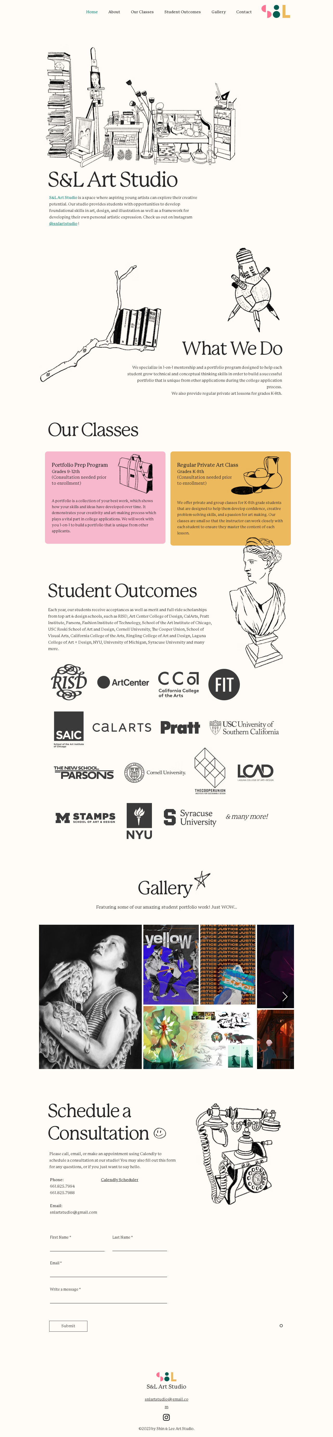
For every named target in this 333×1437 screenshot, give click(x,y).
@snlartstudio (63, 224)
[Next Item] (285, 997)
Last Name (121, 1237)
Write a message (64, 1289)
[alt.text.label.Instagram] (166, 1417)
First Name (59, 1237)
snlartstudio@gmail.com (73, 1212)
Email (54, 1263)
